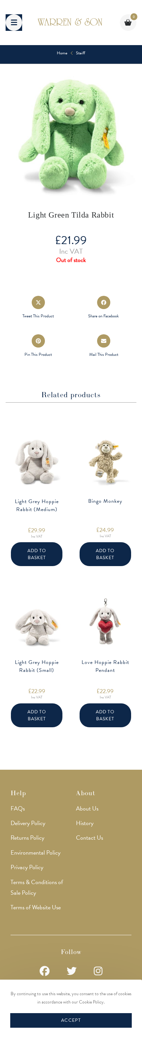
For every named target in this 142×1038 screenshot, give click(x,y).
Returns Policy (27, 837)
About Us (87, 808)
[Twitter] (72, 971)
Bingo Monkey (105, 501)
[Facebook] (45, 971)
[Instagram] (98, 971)
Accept (71, 1020)
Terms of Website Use (36, 907)
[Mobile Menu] (14, 22)
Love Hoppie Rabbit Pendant (105, 666)
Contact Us (89, 837)
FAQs (18, 808)
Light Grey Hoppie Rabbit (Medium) (37, 505)
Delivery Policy (28, 822)
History (84, 822)
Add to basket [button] (36, 554)
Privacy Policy (27, 867)
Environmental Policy (35, 852)
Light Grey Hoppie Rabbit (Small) (37, 666)
